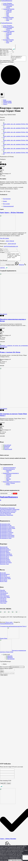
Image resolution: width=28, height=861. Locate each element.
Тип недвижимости (5, 60)
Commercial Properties (8, 9)
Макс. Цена (3, 52)
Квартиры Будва (4, 548)
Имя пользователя (5, 667)
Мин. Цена (3, 50)
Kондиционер (7, 198)
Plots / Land (9, 19)
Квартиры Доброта (5, 552)
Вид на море (6, 203)
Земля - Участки (10, 483)
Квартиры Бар (4, 547)
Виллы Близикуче (5, 574)
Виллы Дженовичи (5, 577)
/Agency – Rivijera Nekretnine (8, 838)
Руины (8, 484)
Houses (8, 7)
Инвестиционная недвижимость (11, 481)
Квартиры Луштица (5, 561)
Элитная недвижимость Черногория (9, 509)
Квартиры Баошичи (5, 549)
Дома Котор (3, 600)
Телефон (2, 252)
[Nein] (22, 860)
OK (9, 860)
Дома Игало (3, 598)
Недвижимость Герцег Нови (7, 528)
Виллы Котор (3, 580)
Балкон (5, 201)
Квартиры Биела (4, 551)
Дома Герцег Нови (5, 597)
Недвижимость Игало (6, 529)
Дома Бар (2, 590)
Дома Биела (3, 594)
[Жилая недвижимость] (18, 58)
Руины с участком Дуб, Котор (10, 352)
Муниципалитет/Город (6, 49)
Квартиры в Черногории (6, 515)
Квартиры (9, 470)
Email (1, 250)
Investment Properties (8, 17)
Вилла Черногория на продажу (8, 510)
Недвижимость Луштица (6, 532)
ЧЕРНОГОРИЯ (7, 101)
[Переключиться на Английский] (7, 445)
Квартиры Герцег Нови (6, 555)
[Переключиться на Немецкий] (6, 446)
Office (7, 16)
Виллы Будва (3, 575)
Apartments (9, 6)
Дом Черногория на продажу (7, 512)
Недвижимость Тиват (6, 538)
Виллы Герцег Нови (5, 578)
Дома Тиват (3, 603)
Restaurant (8, 11)
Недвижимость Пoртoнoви (7, 536)
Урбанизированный (8, 206)
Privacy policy (9, 622)
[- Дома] (18, 60)
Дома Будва (3, 591)
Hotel (7, 13)
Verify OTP (3, 783)
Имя (1, 249)
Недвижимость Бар (5, 524)
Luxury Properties (7, 3)
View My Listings (4, 238)
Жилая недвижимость (9, 469)
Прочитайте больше (16, 860)
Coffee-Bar (9, 10)
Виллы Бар (3, 572)
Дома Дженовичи (4, 595)
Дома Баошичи (4, 593)
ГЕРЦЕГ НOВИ (7, 102)
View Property (3, 314)
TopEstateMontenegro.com (6, 623)
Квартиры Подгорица (6, 562)
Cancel (8, 783)
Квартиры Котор (4, 558)
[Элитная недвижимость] (18, 56)
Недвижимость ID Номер (6, 62)
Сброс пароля (4, 675)
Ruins (7, 20)
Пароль (2, 668)
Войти (2, 671)
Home (4, 100)
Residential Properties (8, 4)
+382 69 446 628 (11, 243)
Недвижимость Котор (6, 531)
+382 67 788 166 (9, 241)
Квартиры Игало (4, 556)
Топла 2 (5, 104)
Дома (7, 471)
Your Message (3, 260)
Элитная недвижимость (9, 467)
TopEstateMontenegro (9, 497)
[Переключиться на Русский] (6, 447)
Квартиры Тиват (4, 564)
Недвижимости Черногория (7, 508)
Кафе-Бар (8, 474)
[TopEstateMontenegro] (6, 0)
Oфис (7, 480)
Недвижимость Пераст (6, 533)
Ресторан (8, 476)
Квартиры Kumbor (5, 559)
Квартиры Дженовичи (6, 554)
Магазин (8, 479)
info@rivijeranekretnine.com (11, 246)
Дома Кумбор (3, 601)
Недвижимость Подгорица (7, 535)
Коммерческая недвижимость (11, 473)
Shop (7, 14)
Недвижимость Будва (5, 525)
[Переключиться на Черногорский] (7, 449)
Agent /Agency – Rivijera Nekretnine (11, 212)
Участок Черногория (5, 513)
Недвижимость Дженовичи (7, 526)
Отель (7, 477)
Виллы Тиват (3, 581)
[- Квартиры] (18, 59)
